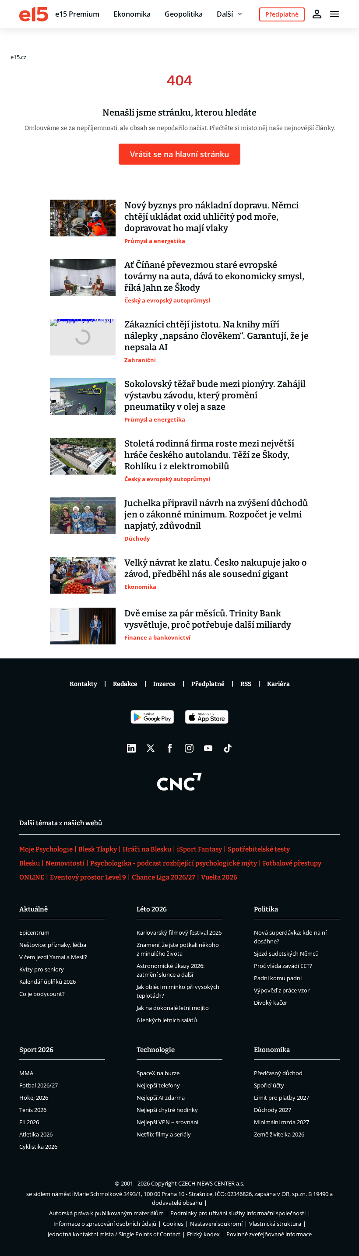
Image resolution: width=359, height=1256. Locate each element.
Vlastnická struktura (275, 1224)
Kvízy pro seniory (41, 969)
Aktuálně (33, 909)
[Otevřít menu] (334, 14)
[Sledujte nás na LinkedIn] (131, 748)
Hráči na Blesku (147, 849)
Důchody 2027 (272, 1110)
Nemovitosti (65, 863)
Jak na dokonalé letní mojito (173, 1008)
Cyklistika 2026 (38, 1146)
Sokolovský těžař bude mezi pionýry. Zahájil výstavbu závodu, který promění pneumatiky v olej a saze (215, 395)
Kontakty (83, 684)
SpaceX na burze (158, 1073)
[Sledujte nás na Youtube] (208, 748)
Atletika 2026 (36, 1134)
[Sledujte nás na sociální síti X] (151, 748)
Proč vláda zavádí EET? (283, 966)
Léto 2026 (152, 909)
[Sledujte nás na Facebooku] (170, 748)
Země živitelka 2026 (279, 1134)
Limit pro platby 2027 (281, 1097)
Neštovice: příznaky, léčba (52, 945)
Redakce (125, 684)
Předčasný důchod (278, 1073)
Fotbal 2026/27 (38, 1085)
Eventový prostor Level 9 (88, 877)
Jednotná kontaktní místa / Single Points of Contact (114, 1234)
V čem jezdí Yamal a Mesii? (53, 957)
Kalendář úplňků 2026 (47, 981)
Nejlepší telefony (158, 1085)
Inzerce (164, 684)
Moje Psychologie (46, 849)
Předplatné (208, 684)
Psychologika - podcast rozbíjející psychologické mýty (173, 863)
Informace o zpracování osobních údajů (104, 1224)
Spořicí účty (269, 1085)
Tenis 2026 (32, 1110)
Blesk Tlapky (97, 849)
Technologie (156, 1050)
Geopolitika (184, 14)
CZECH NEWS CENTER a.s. (211, 1183)
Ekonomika (132, 14)
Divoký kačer (270, 1002)
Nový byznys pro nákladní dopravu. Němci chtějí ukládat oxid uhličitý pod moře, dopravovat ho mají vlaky (211, 216)
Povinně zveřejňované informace (269, 1234)
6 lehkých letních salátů (167, 1020)
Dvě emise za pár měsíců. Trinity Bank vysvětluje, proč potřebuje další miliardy (207, 619)
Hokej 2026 (33, 1097)
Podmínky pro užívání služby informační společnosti (238, 1213)
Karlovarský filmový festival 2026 (179, 932)
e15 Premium (77, 14)
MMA (26, 1073)
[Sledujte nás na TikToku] (228, 748)
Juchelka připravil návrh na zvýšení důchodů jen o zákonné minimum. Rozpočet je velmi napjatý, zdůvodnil (216, 514)
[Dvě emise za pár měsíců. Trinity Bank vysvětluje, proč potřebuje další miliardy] (83, 626)
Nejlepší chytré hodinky (167, 1110)
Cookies (173, 1224)
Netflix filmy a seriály (164, 1134)
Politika (266, 909)
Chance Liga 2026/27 (163, 877)
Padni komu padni (278, 978)
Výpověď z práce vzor (282, 990)
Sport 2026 (36, 1050)
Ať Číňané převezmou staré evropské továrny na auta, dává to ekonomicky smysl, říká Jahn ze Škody (214, 276)
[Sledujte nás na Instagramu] (189, 748)
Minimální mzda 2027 (281, 1122)
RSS (245, 684)
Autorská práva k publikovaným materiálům (106, 1213)
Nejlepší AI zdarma (161, 1097)
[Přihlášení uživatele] (317, 14)
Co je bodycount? (42, 994)
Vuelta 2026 (219, 877)
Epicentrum (34, 932)
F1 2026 (29, 1122)
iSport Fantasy (199, 849)
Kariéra (278, 684)
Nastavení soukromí (216, 1224)
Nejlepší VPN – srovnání (167, 1122)
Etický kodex (203, 1234)
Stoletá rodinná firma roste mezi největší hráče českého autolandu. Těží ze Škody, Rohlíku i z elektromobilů (209, 454)
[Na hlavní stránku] (33, 14)
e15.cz (18, 57)
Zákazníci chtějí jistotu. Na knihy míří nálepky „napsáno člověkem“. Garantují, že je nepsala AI (216, 335)
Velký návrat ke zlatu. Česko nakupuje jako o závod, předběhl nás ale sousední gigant (215, 568)
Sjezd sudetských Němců (286, 953)
